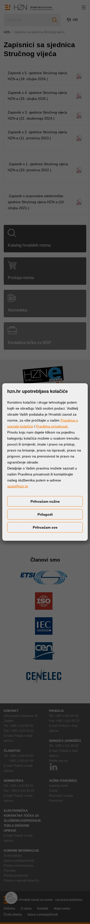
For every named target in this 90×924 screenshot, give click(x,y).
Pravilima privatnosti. (52, 426)
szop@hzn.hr (17, 486)
